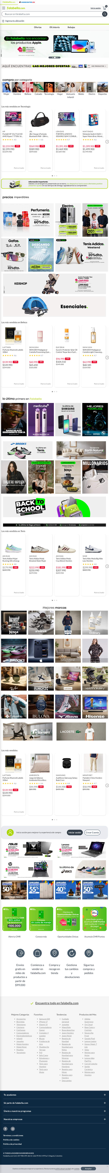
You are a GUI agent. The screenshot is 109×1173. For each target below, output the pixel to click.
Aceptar (88, 1168)
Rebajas (71, 27)
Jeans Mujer (67, 1036)
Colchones (20, 1030)
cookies (76, 1169)
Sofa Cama (43, 1055)
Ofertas (37, 27)
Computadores (22, 1033)
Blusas (42, 1038)
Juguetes (20, 1041)
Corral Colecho (91, 1064)
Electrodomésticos (24, 1036)
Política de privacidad (12, 1144)
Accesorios (21, 1019)
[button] (54, 14)
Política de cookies (11, 1140)
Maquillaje (66, 1027)
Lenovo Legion (90, 1041)
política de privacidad (63, 1169)
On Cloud (89, 1024)
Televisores (21, 1024)
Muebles (20, 1050)
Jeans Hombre (68, 1033)
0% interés (55, 27)
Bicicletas (20, 1022)
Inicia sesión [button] (96, 8)
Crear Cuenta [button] (92, 832)
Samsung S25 (44, 1019)
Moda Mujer (21, 1047)
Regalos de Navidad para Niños (67, 1047)
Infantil (19, 1038)
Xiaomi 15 (43, 1024)
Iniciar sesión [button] (74, 832)
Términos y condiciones (13, 1135)
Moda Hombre (22, 1044)
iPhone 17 (43, 1022)
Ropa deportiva (68, 1030)
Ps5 (40, 1052)
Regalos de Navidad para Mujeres (67, 1055)
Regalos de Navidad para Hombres (67, 1064)
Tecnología (20, 1052)
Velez (87, 1050)
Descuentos (67, 1080)
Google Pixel (90, 1038)
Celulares (20, 1027)
